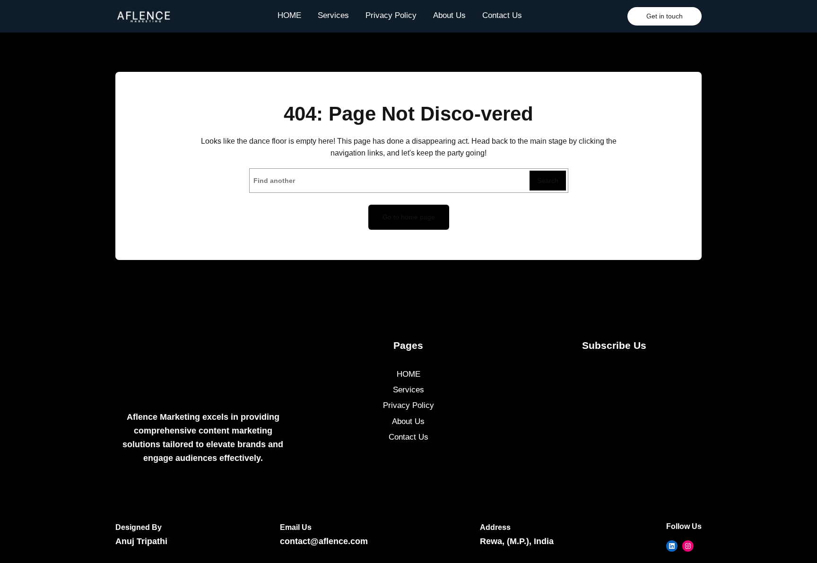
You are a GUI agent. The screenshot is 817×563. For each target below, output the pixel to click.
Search (547, 180)
